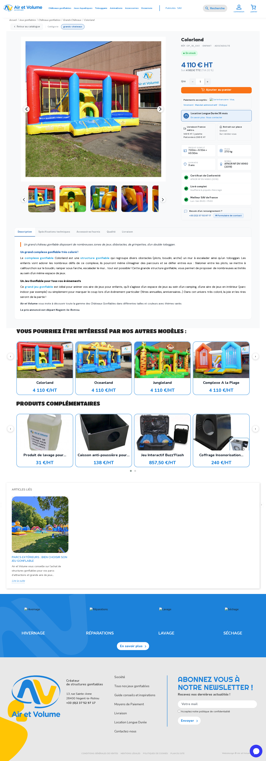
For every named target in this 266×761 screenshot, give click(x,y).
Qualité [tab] (111, 231)
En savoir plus (198, 117)
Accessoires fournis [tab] (88, 231)
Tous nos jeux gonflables (131, 686)
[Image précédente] (26, 109)
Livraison (120, 713)
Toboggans (101, 8)
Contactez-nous (125, 731)
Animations (116, 8)
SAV (179, 8)
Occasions (146, 8)
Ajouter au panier (218, 90)
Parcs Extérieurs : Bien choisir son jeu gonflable (39, 559)
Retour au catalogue (28, 26)
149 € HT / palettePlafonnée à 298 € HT (194, 132)
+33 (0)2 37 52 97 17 (200, 215)
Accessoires (132, 8)
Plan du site (177, 753)
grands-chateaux (72, 26)
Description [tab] (25, 231)
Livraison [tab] (127, 231)
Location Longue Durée (130, 722)
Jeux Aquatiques (83, 8)
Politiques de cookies (155, 753)
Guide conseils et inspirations (134, 695)
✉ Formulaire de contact (228, 215)
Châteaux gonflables (59, 8)
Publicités (171, 8)
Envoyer (190, 720)
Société (119, 677)
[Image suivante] (160, 109)
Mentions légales (130, 753)
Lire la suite (18, 581)
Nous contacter (214, 117)
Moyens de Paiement (129, 704)
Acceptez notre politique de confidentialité (205, 711)
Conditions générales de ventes (99, 753)
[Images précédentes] (24, 200)
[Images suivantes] (163, 200)
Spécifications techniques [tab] (54, 231)
